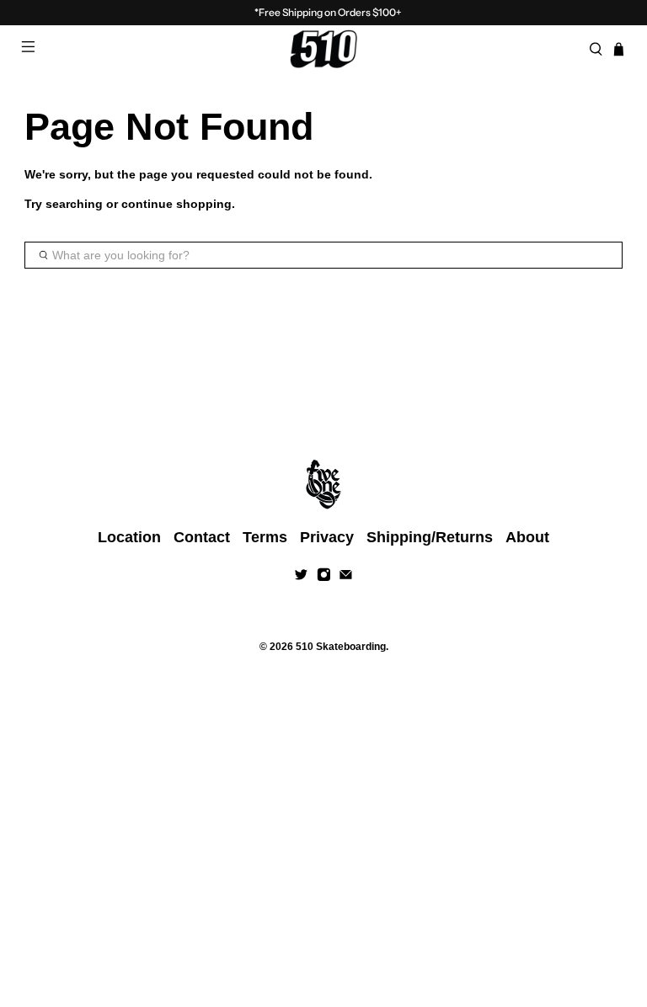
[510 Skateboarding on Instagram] (324, 576)
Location (129, 537)
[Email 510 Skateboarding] (346, 576)
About (527, 537)
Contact (202, 537)
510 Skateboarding (341, 646)
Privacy (327, 537)
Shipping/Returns (429, 537)
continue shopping (176, 203)
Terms (265, 537)
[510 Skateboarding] (323, 48)
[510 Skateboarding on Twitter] (301, 576)
